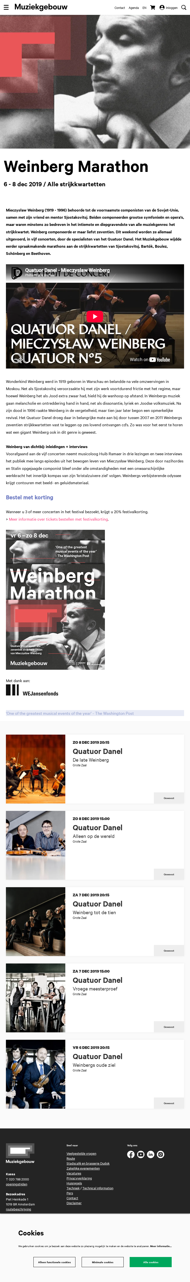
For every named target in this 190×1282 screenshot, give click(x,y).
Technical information (97, 1188)
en (144, 7)
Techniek (73, 1188)
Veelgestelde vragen (81, 1153)
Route (71, 1158)
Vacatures (74, 1173)
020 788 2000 (19, 1179)
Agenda (134, 7)
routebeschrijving (18, 1209)
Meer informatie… (161, 1246)
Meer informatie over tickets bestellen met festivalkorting (58, 519)
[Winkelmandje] (153, 7)
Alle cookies (150, 1262)
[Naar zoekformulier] (183, 7)
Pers (70, 1193)
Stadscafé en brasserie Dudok (88, 1163)
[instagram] (160, 1154)
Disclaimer (74, 1203)
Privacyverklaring (79, 1178)
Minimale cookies (102, 1262)
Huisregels (74, 1183)
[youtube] (140, 1154)
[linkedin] (150, 1154)
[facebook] (131, 1154)
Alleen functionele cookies (54, 1262)
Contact (120, 7)
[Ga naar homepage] (41, 7)
